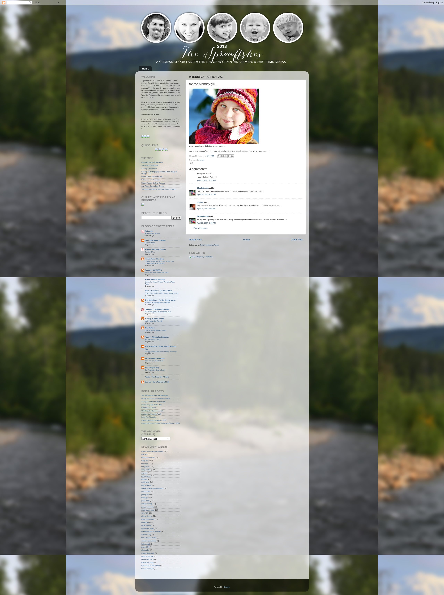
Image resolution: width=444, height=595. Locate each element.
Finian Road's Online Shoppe (153, 183)
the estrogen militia (148, 538)
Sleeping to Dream (148, 408)
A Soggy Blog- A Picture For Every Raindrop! (161, 352)
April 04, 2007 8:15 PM (206, 195)
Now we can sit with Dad (154, 361)
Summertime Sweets (152, 233)
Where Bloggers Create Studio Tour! (158, 312)
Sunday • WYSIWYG (153, 270)
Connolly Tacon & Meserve (152, 162)
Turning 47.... (150, 252)
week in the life (147, 556)
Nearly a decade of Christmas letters (155, 398)
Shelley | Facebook (149, 169)
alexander (145, 550)
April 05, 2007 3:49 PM (206, 223)
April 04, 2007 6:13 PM (206, 180)
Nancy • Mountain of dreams (157, 337)
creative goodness (148, 541)
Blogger (227, 587)
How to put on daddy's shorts (155, 330)
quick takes (145, 491)
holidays (144, 497)
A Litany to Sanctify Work (151, 414)
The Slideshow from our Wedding (154, 395)
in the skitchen (147, 559)
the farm (144, 464)
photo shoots (146, 516)
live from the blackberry (150, 565)
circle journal (146, 525)
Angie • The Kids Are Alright (157, 377)
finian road (145, 544)
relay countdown (148, 519)
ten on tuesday (147, 569)
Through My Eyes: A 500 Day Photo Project (158, 189)
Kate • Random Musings (155, 279)
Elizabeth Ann (203, 188)
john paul (145, 495)
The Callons (150, 328)
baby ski (144, 461)
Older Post (297, 239)
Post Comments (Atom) (209, 245)
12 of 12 (144, 513)
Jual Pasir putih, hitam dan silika (156, 272)
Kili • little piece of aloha (155, 240)
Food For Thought (148, 417)
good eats (145, 501)
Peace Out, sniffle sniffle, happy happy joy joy (161, 293)
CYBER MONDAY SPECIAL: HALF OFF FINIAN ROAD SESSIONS (159, 262)
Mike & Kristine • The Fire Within (158, 291)
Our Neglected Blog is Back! (155, 370)
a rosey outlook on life (154, 319)
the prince (145, 467)
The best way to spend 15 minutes (157, 302)
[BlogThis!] (222, 156)
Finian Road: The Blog (154, 259)
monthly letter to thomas (151, 531)
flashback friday (147, 562)
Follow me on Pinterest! (150, 180)
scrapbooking (146, 504)
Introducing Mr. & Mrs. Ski (151, 405)
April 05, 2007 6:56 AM (206, 209)
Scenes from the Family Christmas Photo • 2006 (160, 423)
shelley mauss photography (152, 488)
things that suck (147, 553)
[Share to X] (226, 156)
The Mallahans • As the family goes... (160, 300)
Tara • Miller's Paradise (155, 358)
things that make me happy (152, 451)
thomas (144, 479)
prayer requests (147, 507)
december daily (147, 528)
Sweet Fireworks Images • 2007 (154, 420)
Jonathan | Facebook (150, 165)
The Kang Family (152, 367)
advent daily (146, 535)
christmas (145, 522)
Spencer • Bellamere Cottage (157, 309)
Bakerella (149, 231)
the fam (144, 454)
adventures (145, 476)
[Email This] (219, 156)
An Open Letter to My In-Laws (153, 402)
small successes (147, 510)
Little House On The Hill (153, 321)
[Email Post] (191, 163)
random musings (148, 457)
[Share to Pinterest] (232, 156)
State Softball (150, 243)
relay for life (146, 470)
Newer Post (195, 239)
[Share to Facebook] (229, 156)
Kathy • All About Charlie (155, 249)
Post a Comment (200, 228)
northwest (145, 482)
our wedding (146, 485)
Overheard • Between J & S (152, 411)
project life (145, 547)
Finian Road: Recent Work (151, 177)
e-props (201, 160)
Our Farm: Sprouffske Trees (152, 186)
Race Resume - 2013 (152, 339)
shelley (200, 202)
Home (145, 68)
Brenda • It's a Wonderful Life (157, 382)
